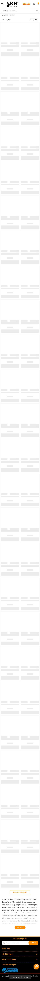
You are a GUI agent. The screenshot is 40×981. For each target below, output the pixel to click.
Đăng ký (33, 943)
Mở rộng (20, 927)
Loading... (4, 43)
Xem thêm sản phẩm (20, 892)
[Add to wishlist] (18, 43)
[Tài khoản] (34, 4)
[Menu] (2, 4)
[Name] (37, 11)
